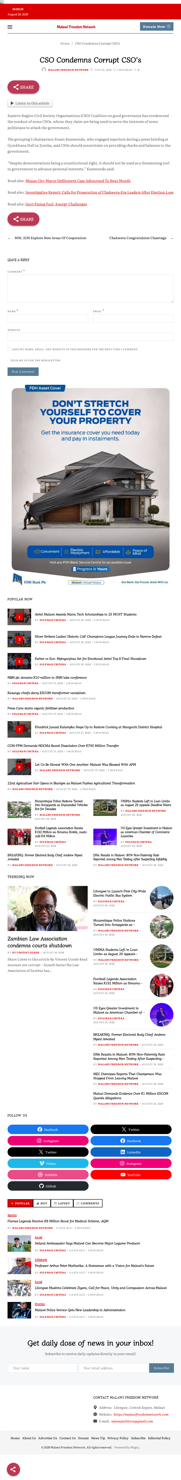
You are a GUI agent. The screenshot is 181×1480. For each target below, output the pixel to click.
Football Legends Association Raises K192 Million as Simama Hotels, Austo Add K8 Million (61, 832)
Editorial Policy (159, 1438)
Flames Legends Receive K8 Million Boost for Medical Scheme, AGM (58, 1220)
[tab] (20, 1203)
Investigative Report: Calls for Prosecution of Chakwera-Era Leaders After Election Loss (99, 192)
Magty (134, 1447)
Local (38, 1237)
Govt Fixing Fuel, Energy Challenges (56, 204)
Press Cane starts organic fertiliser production (41, 708)
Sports (12, 1215)
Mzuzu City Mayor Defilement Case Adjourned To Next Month (78, 180)
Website (14, 329)
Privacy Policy (118, 1438)
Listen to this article (32, 103)
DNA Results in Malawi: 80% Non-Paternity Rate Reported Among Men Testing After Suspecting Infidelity (130, 857)
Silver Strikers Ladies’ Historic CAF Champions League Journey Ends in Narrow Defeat (98, 636)
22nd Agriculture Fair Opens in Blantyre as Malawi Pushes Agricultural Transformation (71, 783)
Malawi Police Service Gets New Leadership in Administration (80, 1309)
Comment (16, 271)
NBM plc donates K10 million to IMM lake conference (47, 677)
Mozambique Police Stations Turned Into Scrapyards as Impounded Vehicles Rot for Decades (61, 805)
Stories (40, 1303)
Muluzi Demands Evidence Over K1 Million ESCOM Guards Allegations (130, 1095)
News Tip (98, 1438)
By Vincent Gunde (26, 952)
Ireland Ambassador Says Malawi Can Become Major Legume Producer (87, 1243)
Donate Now (154, 26)
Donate (83, 1438)
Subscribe (138, 1438)
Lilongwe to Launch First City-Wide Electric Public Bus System (119, 893)
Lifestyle (41, 1259)
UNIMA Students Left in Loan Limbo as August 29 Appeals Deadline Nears (146, 803)
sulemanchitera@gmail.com (132, 1421)
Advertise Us (47, 1438)
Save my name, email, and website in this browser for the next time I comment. (75, 349)
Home (15, 1438)
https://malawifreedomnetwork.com (141, 1414)
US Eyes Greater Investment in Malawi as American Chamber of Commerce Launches (146, 832)
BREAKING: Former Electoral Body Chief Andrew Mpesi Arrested (45, 857)
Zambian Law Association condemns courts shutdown (40, 941)
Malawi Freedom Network (68, 69)
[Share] (13, 1469)
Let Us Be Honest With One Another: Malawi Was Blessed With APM (85, 764)
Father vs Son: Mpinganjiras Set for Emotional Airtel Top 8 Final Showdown (90, 658)
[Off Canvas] (10, 27)
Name (13, 311)
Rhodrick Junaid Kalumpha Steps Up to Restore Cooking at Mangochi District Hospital (98, 726)
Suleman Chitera (53, 620)
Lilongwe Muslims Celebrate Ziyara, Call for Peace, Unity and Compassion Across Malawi (101, 1287)
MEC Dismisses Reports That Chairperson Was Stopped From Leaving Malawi (127, 1075)
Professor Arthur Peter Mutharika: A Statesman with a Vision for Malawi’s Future (94, 1265)
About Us (29, 1438)
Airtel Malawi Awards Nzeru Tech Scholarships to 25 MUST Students (85, 614)
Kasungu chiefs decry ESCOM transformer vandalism (47, 692)
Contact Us (67, 1438)
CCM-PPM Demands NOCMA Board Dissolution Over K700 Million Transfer (63, 745)
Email (98, 311)
